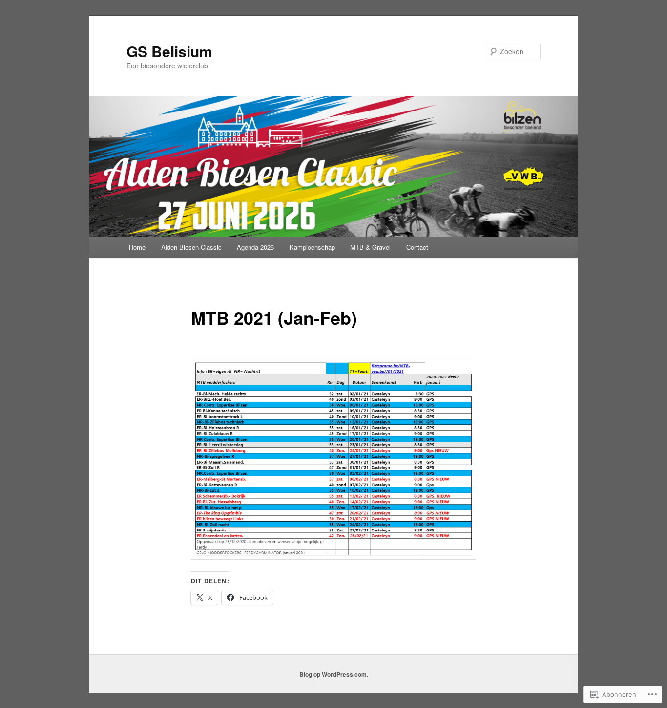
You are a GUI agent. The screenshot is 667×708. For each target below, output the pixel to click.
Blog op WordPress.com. (333, 674)
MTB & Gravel (370, 247)
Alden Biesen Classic (191, 247)
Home (137, 247)
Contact (417, 247)
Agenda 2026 (255, 247)
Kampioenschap (312, 247)
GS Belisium (169, 51)
